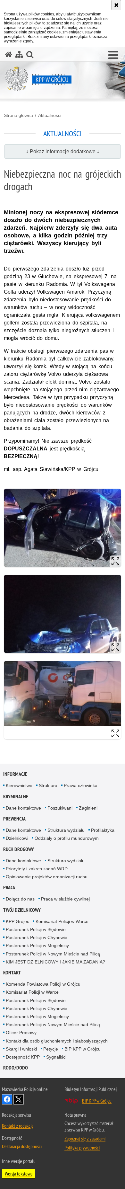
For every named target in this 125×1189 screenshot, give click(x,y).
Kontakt (12, 972)
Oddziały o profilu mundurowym (67, 838)
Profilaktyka (102, 830)
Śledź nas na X (18, 1099)
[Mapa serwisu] (19, 54)
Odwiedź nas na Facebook (7, 1099)
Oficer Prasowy (21, 1032)
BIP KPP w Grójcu (82, 1048)
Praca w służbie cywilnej (65, 898)
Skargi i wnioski (21, 1048)
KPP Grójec (17, 921)
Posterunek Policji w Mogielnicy (37, 945)
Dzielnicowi (17, 838)
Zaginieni (88, 808)
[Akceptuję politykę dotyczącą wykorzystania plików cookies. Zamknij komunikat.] (116, 5)
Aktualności (49, 115)
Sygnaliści (56, 1057)
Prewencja (14, 818)
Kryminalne (15, 796)
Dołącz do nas (20, 898)
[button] (113, 55)
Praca (9, 887)
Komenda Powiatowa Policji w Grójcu (43, 984)
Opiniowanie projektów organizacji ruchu (47, 876)
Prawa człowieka (80, 785)
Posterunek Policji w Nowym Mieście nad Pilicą (53, 953)
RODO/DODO (15, 1067)
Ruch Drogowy (18, 849)
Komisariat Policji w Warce (62, 921)
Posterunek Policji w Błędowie (36, 929)
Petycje (50, 1048)
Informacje (15, 774)
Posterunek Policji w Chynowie (36, 937)
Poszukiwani (59, 808)
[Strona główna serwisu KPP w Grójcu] (8, 54)
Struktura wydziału (66, 830)
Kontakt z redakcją (17, 1125)
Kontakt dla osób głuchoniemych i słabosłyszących (57, 1040)
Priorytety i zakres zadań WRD (37, 868)
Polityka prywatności (82, 1147)
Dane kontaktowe (23, 808)
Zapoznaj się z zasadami (84, 1138)
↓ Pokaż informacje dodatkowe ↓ (62, 151)
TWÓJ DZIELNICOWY (22, 910)
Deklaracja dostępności (22, 1146)
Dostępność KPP (23, 1057)
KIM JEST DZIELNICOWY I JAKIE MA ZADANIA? (55, 961)
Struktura (48, 785)
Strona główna (18, 115)
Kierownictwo (19, 785)
